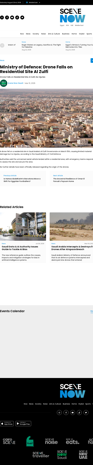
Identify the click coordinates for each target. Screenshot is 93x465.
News (28, 34)
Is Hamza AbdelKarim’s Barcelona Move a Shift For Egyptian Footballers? (22, 180)
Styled (81, 34)
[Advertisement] (44, 195)
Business (65, 34)
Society (36, 34)
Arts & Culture (54, 34)
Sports (89, 34)
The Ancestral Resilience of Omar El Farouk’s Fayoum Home (69, 180)
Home (74, 34)
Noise (43, 34)
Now (22, 34)
